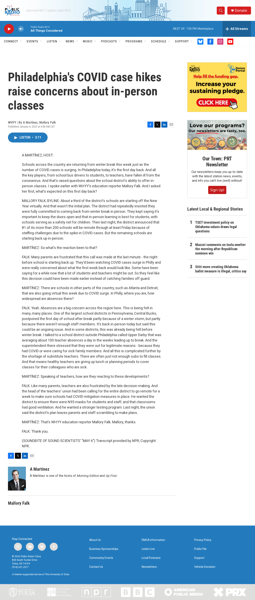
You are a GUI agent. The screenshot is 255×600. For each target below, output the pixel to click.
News (70, 41)
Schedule (158, 41)
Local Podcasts (151, 557)
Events (32, 41)
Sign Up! (217, 189)
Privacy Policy (202, 540)
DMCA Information (153, 540)
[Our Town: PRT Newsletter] (217, 135)
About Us (95, 540)
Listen (52, 41)
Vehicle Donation (204, 566)
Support (182, 41)
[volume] (21, 28)
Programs (134, 41)
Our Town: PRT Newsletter (217, 162)
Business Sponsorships (103, 548)
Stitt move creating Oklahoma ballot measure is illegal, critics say (220, 269)
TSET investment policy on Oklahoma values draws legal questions (216, 226)
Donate (241, 10)
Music (87, 41)
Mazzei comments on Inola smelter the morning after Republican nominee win (220, 249)
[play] (9, 29)
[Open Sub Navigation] (21, 41)
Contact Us (96, 566)
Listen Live (148, 548)
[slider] (27, 29)
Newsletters (149, 566)
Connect (11, 41)
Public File (200, 548)
